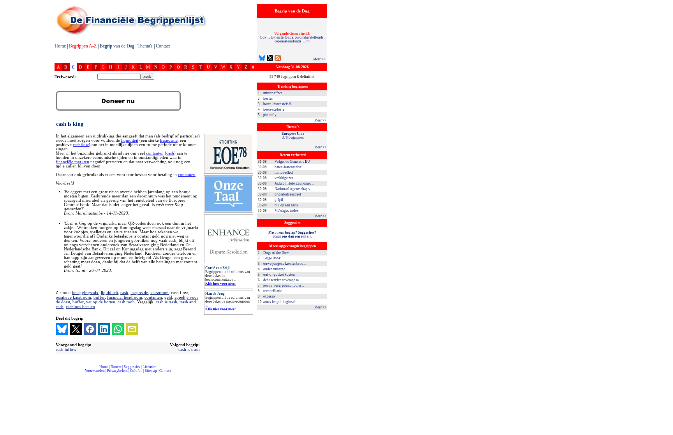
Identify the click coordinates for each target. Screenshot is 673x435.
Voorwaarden (95, 371)
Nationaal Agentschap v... (293, 189)
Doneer (116, 367)
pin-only (270, 115)
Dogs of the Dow (276, 253)
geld (168, 297)
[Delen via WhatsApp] (118, 329)
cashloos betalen (80, 306)
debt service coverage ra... (282, 280)
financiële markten (72, 162)
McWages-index (287, 211)
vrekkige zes (284, 178)
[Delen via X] (76, 329)
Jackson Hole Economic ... (294, 183)
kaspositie (169, 140)
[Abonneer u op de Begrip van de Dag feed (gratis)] (278, 59)
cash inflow (66, 349)
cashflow (81, 145)
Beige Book (272, 258)
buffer (99, 297)
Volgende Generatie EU (292, 162)
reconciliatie (272, 291)
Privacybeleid (117, 371)
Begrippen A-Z (83, 46)
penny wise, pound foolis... (283, 285)
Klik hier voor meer (220, 283)
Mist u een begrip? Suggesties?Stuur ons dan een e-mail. (292, 234)
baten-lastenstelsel (277, 104)
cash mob (126, 301)
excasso (269, 296)
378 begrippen (293, 135)
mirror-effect (272, 93)
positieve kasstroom (73, 297)
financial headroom (124, 297)
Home (60, 46)
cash (170, 153)
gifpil (279, 200)
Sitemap (151, 371)
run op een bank (286, 205)
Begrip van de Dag (117, 46)
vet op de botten (100, 301)
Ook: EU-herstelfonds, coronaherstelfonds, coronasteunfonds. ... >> (292, 37)
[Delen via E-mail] (132, 329)
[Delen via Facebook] (90, 329)
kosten (268, 98)
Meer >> (319, 59)
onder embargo (274, 269)
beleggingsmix (85, 292)
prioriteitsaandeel (288, 194)
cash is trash (166, 301)
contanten (155, 153)
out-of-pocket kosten (279, 274)
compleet (59, 374)
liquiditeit (129, 140)
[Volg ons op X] (270, 59)
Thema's (145, 46)
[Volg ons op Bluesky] (262, 59)
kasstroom (159, 292)
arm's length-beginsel (279, 302)
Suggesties (132, 367)
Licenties (150, 367)
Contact (163, 46)
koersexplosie (273, 109)
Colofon (136, 371)
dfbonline (665, 433)
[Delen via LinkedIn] (104, 329)
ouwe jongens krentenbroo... (284, 264)
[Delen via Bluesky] (62, 329)
